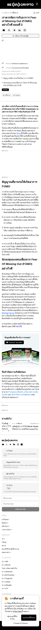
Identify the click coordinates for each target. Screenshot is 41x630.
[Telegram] (14, 30)
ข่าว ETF (5, 588)
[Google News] (21, 444)
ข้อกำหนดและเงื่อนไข (14, 392)
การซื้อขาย (14, 13)
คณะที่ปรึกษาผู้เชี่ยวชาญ (10, 549)
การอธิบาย (5, 13)
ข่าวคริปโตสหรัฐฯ (8, 575)
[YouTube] (4, 30)
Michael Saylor (8, 313)
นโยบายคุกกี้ (18, 611)
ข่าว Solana (6, 582)
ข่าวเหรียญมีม (7, 585)
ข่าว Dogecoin (7, 578)
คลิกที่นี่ (19, 326)
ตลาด (4, 545)
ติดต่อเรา (5, 523)
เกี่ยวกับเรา (5, 526)
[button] (20, 453)
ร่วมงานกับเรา (7, 529)
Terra (18, 133)
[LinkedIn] (19, 30)
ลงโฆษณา (5, 519)
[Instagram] (25, 30)
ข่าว (3, 539)
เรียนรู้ (4, 542)
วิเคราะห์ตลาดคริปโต (9, 568)
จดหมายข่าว (6, 552)
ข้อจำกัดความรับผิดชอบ (21, 394)
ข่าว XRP (5, 561)
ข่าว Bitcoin (6, 565)
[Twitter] (9, 30)
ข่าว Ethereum (7, 572)
